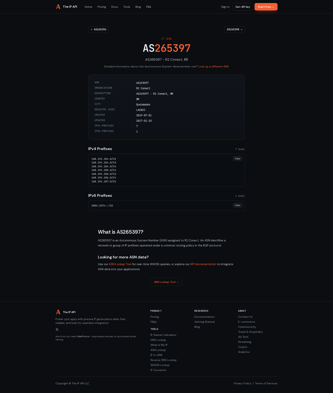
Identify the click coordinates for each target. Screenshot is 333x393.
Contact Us (245, 316)
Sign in (225, 6)
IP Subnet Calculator (164, 335)
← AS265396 (98, 29)
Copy (237, 158)
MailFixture (83, 336)
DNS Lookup (158, 340)
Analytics (244, 352)
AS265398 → (234, 29)
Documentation (204, 316)
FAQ (148, 6)
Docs (114, 6)
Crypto (242, 347)
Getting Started (204, 321)
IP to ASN (156, 355)
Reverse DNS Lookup (164, 360)
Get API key (242, 6)
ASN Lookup (158, 350)
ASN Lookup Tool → (166, 282)
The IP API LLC (80, 383)
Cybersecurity (247, 326)
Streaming (244, 342)
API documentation (203, 264)
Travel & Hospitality (250, 332)
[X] (57, 329)
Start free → (266, 6)
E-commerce (246, 321)
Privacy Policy (242, 383)
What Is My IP (159, 345)
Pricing (102, 6)
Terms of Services (266, 383)
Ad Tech (243, 337)
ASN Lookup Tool (120, 264)
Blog (138, 6)
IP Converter (158, 370)
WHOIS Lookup (160, 365)
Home (88, 6)
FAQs (154, 321)
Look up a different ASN (213, 66)
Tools (126, 6)
